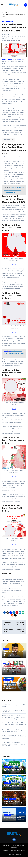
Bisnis (5, 680)
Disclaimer (18, 854)
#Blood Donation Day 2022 (18, 37)
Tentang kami (12, 850)
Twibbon (10, 21)
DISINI (14, 264)
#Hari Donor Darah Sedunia (9, 38)
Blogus (22, 845)
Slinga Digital (9, 655)
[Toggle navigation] (2, 5)
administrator (9, 669)
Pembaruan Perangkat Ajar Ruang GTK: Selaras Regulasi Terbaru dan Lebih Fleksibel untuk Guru (14, 724)
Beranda (5, 850)
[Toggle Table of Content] (12, 140)
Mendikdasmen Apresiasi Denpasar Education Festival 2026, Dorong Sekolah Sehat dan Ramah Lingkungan (13, 717)
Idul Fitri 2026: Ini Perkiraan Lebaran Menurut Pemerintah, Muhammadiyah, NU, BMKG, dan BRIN (13, 744)
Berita (6, 799)
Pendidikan (7, 767)
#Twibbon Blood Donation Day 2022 (11, 40)
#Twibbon (19, 38)
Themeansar (14, 847)
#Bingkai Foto (7, 37)
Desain (4, 21)
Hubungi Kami (21, 850)
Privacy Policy (10, 854)
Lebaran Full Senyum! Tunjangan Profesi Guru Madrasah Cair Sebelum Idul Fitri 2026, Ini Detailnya (14, 737)
